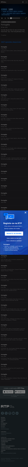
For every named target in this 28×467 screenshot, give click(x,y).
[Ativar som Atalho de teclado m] (8, 465)
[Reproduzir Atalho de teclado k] (2, 465)
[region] (14, 233)
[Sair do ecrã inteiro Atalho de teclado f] (25, 465)
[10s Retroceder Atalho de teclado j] (5, 465)
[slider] (15, 465)
